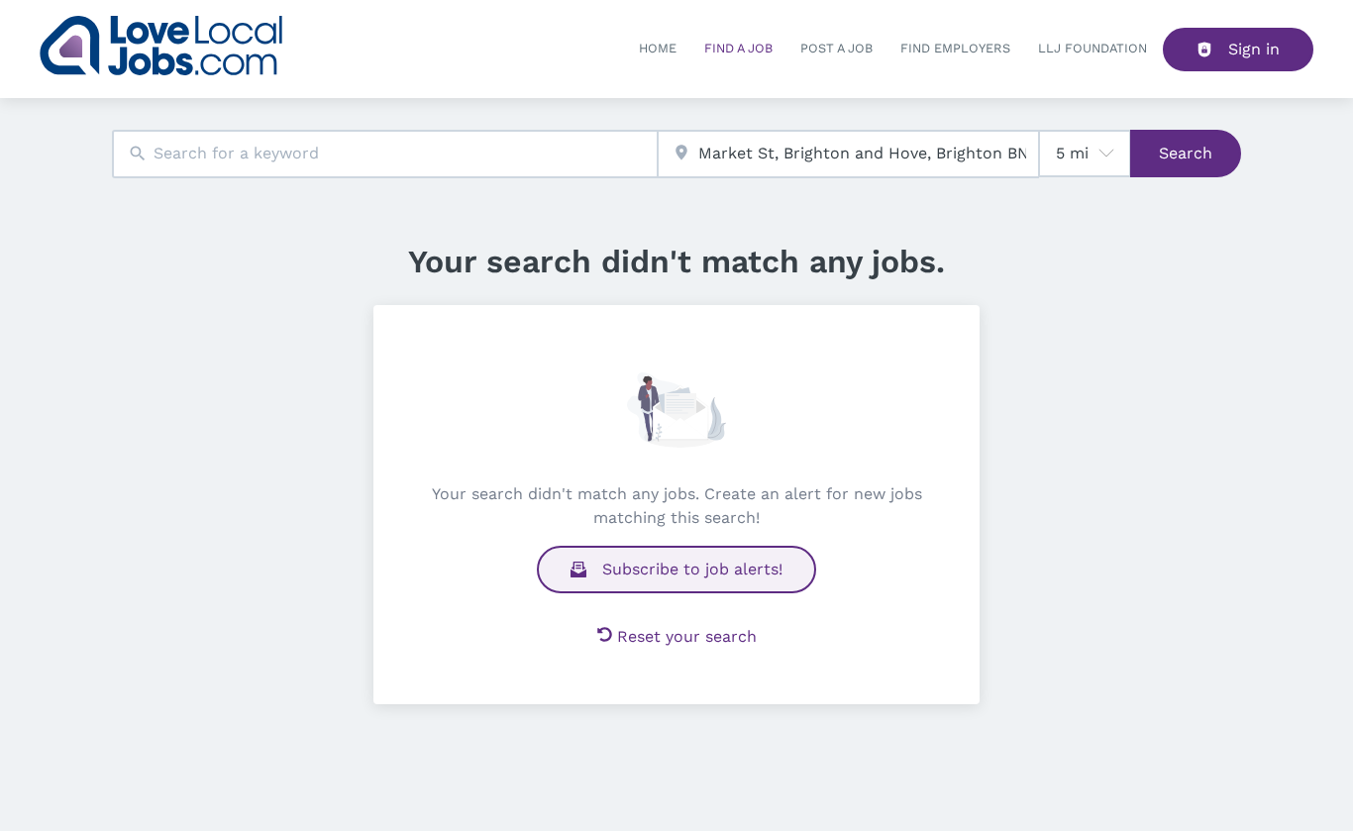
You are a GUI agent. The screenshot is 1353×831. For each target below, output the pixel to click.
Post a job (836, 48)
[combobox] (385, 154)
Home (657, 48)
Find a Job (738, 48)
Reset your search (687, 636)
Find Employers (955, 48)
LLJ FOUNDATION (1092, 48)
